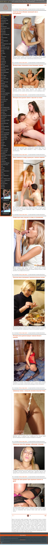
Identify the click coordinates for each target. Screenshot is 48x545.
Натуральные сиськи (6, 115)
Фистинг (3, 174)
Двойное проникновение (4, 65)
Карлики (3, 91)
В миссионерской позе (5, 35)
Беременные (4, 26)
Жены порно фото (23, 9)
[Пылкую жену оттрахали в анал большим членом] (29, 78)
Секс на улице (4, 150)
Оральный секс (4, 123)
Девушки (3, 67)
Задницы (3, 83)
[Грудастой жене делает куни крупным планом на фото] (29, 495)
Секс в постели (4, 148)
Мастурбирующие (5, 107)
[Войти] (5, 7)
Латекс (2, 102)
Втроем (2, 51)
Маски (2, 105)
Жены (2, 80)
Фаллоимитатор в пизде (5, 172)
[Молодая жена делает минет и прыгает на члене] (29, 123)
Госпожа (3, 59)
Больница (3, 31)
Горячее (3, 58)
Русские (3, 142)
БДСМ (2, 25)
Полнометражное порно (5, 130)
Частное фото (4, 183)
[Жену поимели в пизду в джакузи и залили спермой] (29, 183)
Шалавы (3, 185)
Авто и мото (4, 18)
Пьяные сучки (4, 137)
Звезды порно (4, 85)
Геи (1, 55)
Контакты (23, 535)
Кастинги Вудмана (5, 93)
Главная (3, 17)
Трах (2, 166)
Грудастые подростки (3, 62)
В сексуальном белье (4, 41)
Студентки (3, 161)
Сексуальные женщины (4, 153)
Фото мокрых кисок (5, 178)
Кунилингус (3, 101)
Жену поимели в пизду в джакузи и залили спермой (28, 157)
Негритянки (3, 117)
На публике (3, 113)
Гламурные (3, 56)
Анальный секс (4, 20)
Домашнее (3, 70)
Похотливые (4, 136)
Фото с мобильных (5, 180)
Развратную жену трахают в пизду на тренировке (28, 217)
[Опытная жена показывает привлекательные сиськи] (29, 303)
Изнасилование (4, 86)
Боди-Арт (3, 29)
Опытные (3, 121)
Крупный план (4, 99)
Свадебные (3, 145)
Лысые (2, 104)
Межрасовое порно (5, 109)
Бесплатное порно (5, 28)
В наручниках (4, 37)
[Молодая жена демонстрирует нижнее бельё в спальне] (29, 360)
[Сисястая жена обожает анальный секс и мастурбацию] (29, 36)
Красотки (3, 96)
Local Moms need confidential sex (5, 200)
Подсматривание (5, 126)
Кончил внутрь (4, 94)
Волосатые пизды (5, 48)
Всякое (2, 50)
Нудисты (3, 118)
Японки (2, 188)
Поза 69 (3, 128)
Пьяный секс (4, 139)
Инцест (2, 88)
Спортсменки (4, 158)
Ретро (2, 140)
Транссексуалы (4, 164)
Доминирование (4, 72)
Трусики (3, 167)
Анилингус (3, 21)
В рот (2, 39)
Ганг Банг (3, 53)
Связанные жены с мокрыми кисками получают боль (29, 390)
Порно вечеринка (5, 132)
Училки (2, 169)
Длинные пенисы (5, 69)
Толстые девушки (5, 163)
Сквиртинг (3, 156)
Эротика (3, 186)
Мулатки (3, 112)
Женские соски (4, 78)
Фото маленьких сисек (5, 176)
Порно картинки (5, 134)
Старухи (3, 159)
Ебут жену (3, 77)
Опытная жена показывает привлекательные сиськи (29, 277)
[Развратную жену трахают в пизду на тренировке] (29, 243)
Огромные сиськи (5, 120)
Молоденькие (4, 110)
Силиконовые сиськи (6, 155)
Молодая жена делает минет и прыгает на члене (27, 97)
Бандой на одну (4, 23)
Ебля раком (3, 75)
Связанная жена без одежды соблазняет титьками (28, 444)
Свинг (2, 147)
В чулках (3, 45)
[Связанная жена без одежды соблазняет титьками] (29, 458)
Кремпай (3, 97)
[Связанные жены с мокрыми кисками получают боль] (29, 414)
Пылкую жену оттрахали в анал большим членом (28, 65)
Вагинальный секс (5, 47)
